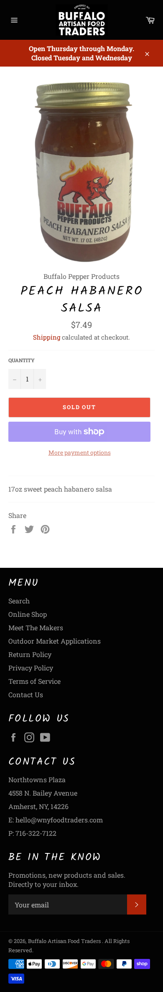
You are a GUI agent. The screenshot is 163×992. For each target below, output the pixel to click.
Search (19, 600)
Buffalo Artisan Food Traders (65, 941)
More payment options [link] (79, 452)
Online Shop (27, 614)
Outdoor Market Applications (54, 640)
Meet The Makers (35, 627)
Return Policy (29, 654)
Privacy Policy (30, 667)
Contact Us (25, 694)
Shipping (46, 337)
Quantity (21, 360)
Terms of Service (34, 681)
